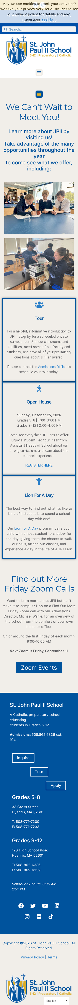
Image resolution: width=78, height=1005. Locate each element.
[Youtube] (45, 905)
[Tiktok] (51, 916)
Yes (44, 19)
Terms (52, 957)
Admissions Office (52, 367)
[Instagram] (27, 916)
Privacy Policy (32, 957)
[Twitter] (33, 905)
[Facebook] (21, 905)
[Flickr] (39, 916)
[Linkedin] (57, 905)
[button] (39, 72)
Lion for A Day (26, 528)
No (50, 19)
